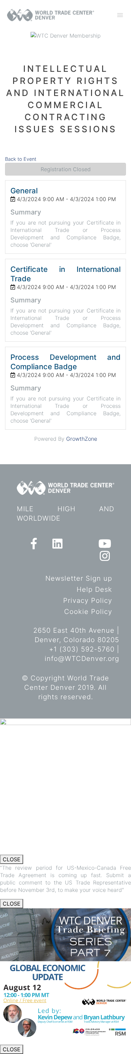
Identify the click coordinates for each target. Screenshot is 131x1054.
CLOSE (11, 859)
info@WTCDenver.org (82, 659)
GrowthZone (81, 438)
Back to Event (20, 159)
